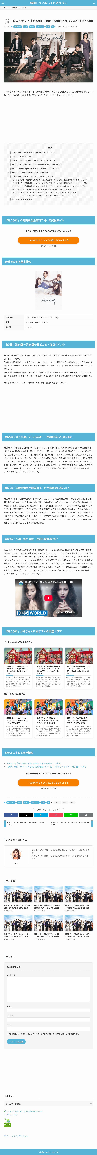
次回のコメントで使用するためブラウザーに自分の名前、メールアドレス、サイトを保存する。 (44, 1034)
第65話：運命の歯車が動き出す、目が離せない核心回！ (35, 168)
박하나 (65, 802)
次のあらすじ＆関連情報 (21, 199)
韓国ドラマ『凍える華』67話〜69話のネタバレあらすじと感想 (33, 763)
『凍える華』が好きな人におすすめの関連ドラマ (32, 176)
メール (10, 1015)
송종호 (72, 802)
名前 (9, 1006)
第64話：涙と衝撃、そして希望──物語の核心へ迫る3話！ (36, 164)
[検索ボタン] (94, 3)
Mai (16, 863)
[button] (11, 815)
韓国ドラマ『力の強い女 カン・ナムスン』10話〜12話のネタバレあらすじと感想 (46, 195)
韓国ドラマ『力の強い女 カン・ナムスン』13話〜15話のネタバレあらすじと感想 (46, 192)
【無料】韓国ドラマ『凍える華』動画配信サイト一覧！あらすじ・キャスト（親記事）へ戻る (46, 766)
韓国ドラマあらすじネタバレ (48, 2)
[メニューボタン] (3, 3)
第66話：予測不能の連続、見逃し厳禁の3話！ (31, 172)
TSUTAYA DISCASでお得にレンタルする (48, 240)
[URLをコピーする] (86, 815)
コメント (11, 975)
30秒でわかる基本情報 (21, 156)
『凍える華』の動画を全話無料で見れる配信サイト (33, 152)
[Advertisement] (48, 117)
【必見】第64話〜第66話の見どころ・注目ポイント (33, 160)
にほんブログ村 (10, 1114)
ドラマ (32, 27)
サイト (9, 1025)
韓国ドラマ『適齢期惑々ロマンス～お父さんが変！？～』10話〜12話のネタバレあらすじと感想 (51, 183)
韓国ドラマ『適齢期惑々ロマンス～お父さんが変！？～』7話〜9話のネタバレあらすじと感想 (51, 186)
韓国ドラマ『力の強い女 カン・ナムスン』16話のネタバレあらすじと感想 (43, 189)
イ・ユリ (57, 802)
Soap (25, 27)
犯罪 (47, 27)
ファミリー (40, 27)
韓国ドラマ (17, 27)
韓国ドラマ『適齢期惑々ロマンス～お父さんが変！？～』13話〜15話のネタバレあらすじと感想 (51, 180)
